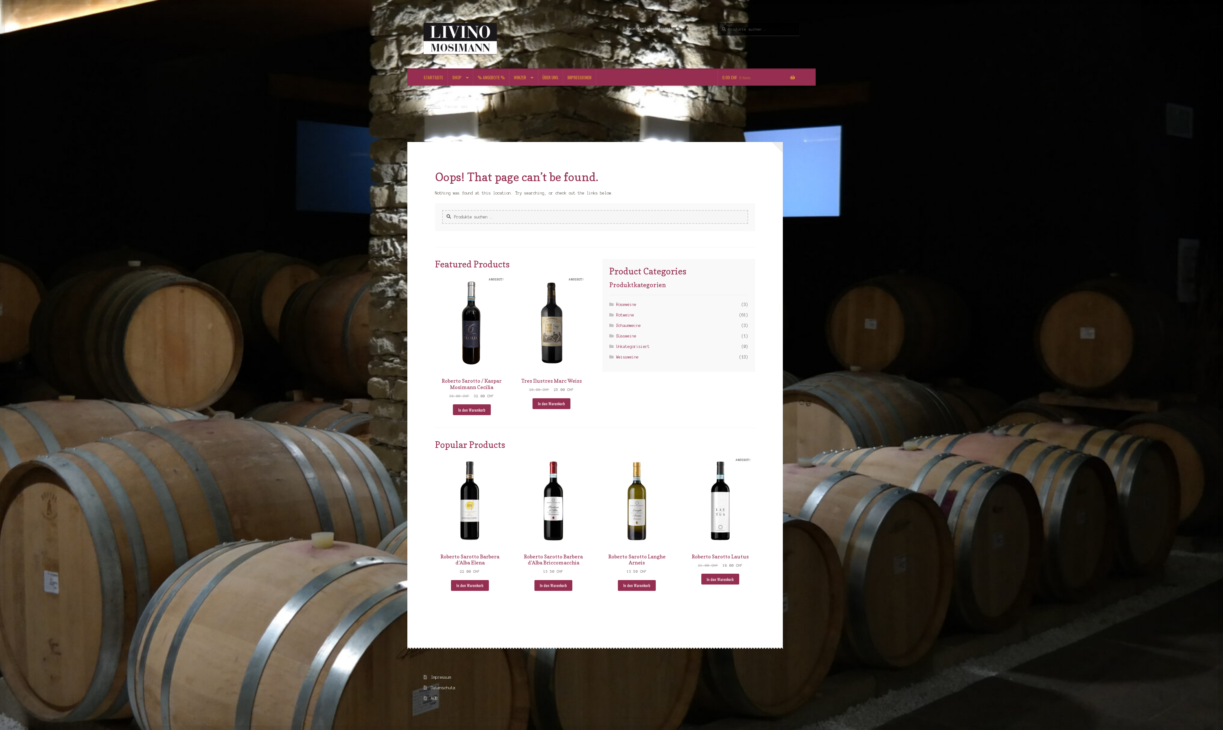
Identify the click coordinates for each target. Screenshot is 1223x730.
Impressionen (579, 77)
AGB (434, 698)
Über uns (550, 77)
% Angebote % (491, 77)
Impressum (441, 677)
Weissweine (627, 357)
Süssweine (626, 336)
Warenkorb (668, 29)
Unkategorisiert (633, 346)
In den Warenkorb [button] (471, 410)
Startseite (433, 77)
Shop (456, 77)
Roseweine (626, 304)
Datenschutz (443, 688)
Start (435, 106)
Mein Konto (638, 29)
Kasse (692, 29)
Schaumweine (628, 325)
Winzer (520, 77)
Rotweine (625, 315)
